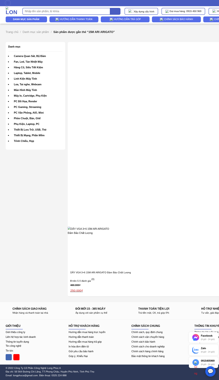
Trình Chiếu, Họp (24, 140)
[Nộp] (115, 11)
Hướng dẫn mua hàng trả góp (85, 341)
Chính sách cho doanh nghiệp (148, 346)
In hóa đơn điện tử (79, 346)
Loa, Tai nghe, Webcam (27, 84)
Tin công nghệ (13, 345)
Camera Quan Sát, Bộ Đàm (30, 56)
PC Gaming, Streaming (27, 107)
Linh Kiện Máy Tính (25, 78)
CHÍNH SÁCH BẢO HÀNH (178, 19)
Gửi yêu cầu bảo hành (81, 351)
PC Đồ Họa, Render (25, 101)
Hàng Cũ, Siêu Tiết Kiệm (28, 67)
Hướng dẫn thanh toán (81, 336)
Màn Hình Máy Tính (25, 90)
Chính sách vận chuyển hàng (147, 336)
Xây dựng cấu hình (144, 11)
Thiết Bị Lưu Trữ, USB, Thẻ (30, 129)
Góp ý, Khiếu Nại (78, 356)
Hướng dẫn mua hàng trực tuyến (87, 332)
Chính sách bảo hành (143, 341)
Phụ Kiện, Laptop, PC (27, 123)
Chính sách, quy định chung (147, 332)
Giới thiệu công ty (15, 332)
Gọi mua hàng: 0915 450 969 (185, 11)
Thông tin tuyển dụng (17, 341)
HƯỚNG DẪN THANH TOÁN (76, 19)
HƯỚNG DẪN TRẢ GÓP (127, 19)
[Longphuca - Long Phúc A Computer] (11, 11)
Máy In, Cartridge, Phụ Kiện (30, 95)
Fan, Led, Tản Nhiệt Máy (28, 61)
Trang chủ (12, 32)
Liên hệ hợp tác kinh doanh (21, 336)
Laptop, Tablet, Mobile (27, 73)
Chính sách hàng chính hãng (147, 351)
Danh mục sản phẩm (36, 32)
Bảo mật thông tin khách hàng (148, 356)
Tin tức (9, 350)
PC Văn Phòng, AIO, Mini (29, 112)
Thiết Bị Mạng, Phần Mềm (29, 135)
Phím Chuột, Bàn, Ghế (27, 118)
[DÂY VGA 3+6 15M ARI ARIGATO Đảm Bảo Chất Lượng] (89, 247)
